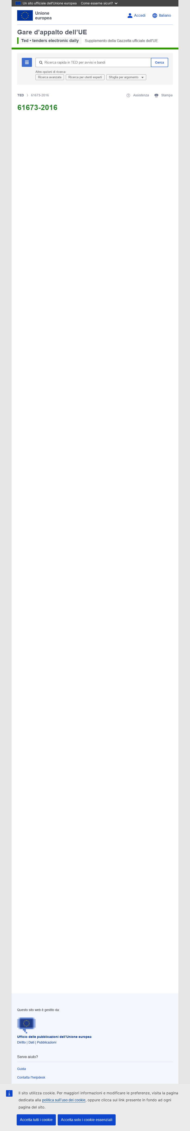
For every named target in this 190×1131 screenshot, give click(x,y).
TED (20, 95)
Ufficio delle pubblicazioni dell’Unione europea (54, 1037)
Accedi (140, 15)
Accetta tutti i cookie (36, 1120)
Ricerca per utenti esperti (85, 77)
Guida (21, 1069)
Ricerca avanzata (49, 77)
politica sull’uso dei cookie (64, 1100)
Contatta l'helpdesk (31, 1077)
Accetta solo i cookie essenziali (86, 1120)
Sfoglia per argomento (124, 77)
